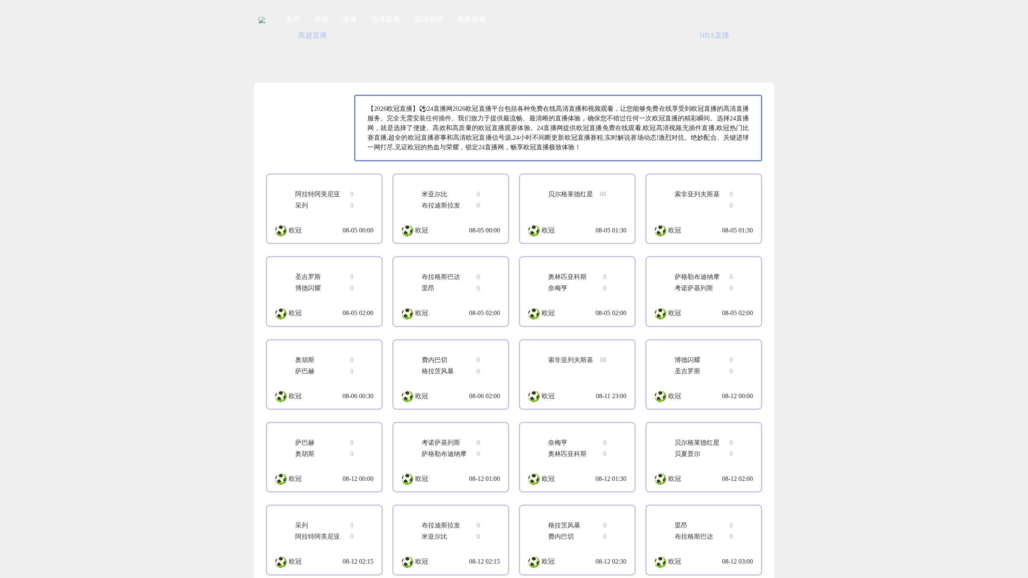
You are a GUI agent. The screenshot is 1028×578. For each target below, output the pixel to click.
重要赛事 (471, 19)
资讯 (321, 19)
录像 (350, 19)
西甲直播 (638, 35)
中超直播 (467, 35)
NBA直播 (411, 35)
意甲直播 (752, 35)
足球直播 (428, 19)
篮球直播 (385, 19)
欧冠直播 (524, 35)
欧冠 (295, 230)
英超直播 (353, 35)
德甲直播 (581, 35)
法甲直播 (695, 35)
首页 (293, 19)
